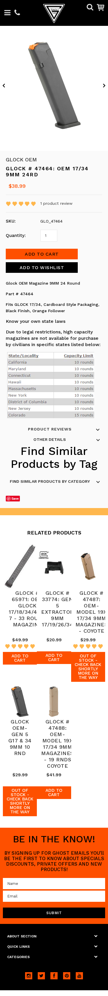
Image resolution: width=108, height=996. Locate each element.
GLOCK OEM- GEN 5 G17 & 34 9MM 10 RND (20, 737)
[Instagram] (28, 975)
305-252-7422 (17, 13)
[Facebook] (54, 975)
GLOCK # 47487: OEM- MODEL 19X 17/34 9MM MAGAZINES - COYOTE (91, 612)
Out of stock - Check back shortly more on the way (88, 666)
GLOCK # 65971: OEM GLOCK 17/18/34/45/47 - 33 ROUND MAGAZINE (27, 609)
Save (15, 498)
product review (56, 203)
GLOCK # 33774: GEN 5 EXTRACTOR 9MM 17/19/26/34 (57, 609)
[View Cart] (100, 7)
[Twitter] (41, 975)
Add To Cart (20, 658)
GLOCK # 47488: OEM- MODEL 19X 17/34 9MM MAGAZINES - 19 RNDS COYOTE (57, 744)
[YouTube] (79, 975)
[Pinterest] (66, 975)
